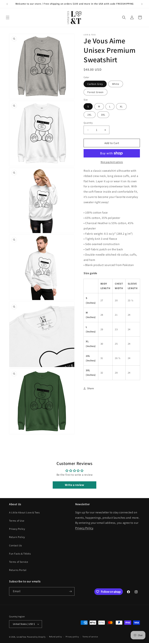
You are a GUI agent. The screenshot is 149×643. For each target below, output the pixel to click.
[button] (8, 17)
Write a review (74, 485)
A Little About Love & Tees (24, 512)
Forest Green (95, 92)
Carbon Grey (95, 84)
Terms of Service (18, 561)
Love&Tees (21, 637)
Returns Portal (17, 570)
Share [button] (90, 388)
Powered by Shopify (36, 637)
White (115, 84)
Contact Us (15, 545)
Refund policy (55, 636)
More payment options (112, 162)
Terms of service (90, 636)
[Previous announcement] (7, 4)
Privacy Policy (17, 528)
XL (121, 106)
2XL (89, 114)
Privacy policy (72, 636)
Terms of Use (16, 520)
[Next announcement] (142, 4)
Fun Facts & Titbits (20, 553)
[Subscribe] (70, 591)
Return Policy (17, 537)
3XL (103, 114)
